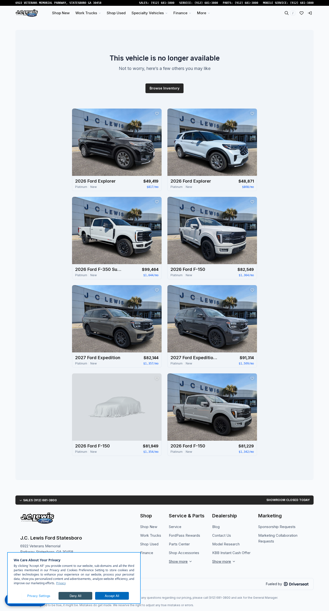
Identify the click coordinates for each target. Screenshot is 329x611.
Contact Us (221, 535)
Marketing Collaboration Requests (277, 538)
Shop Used (149, 544)
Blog (216, 526)
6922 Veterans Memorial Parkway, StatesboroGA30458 (58, 3)
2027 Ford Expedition (97, 357)
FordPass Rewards (184, 535)
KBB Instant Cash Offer (231, 552)
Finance (146, 552)
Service (175, 526)
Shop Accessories (184, 552)
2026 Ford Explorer (95, 181)
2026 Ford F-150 (188, 269)
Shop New (148, 526)
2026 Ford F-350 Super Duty (99, 269)
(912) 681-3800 (162, 3)
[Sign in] (310, 13)
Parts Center (179, 544)
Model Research (226, 544)
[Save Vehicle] (157, 113)
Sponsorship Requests (277, 526)
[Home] (26, 13)
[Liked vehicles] (301, 13)
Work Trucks (150, 535)
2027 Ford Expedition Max (195, 357)
